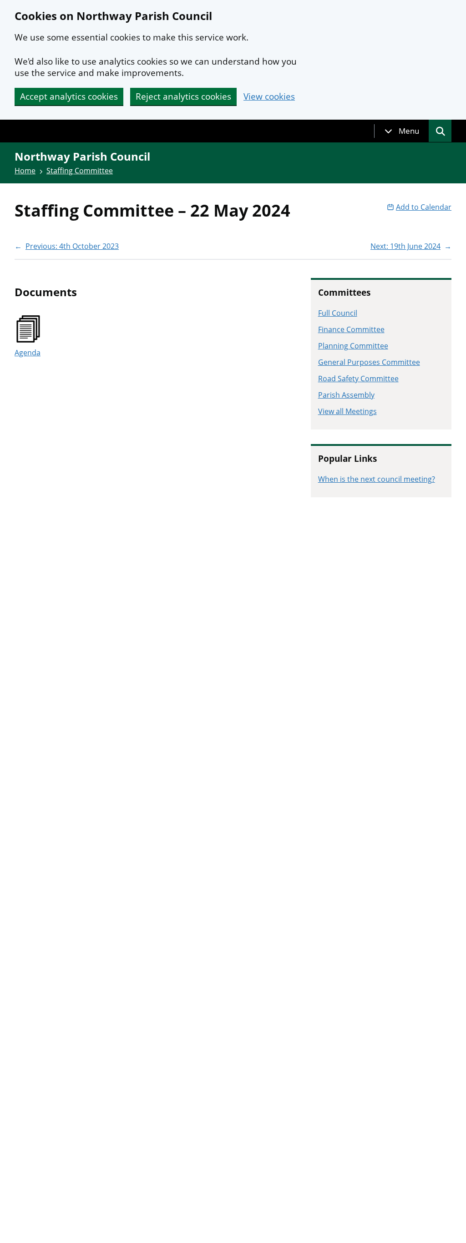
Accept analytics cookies (69, 96)
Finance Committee (351, 329)
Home (25, 171)
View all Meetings (347, 411)
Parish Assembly (346, 395)
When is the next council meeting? (376, 479)
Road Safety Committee (358, 379)
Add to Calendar (423, 207)
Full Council (337, 313)
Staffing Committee (79, 171)
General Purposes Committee (369, 362)
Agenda (28, 353)
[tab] (402, 131)
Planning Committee (353, 346)
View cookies (269, 96)
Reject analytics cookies (183, 96)
